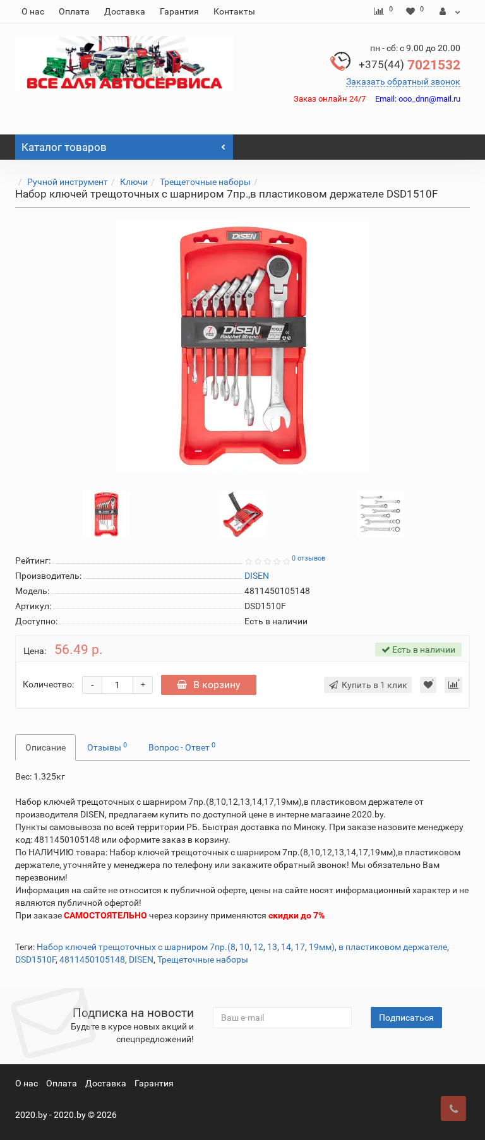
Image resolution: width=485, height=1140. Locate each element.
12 (258, 947)
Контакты (234, 11)
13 (272, 947)
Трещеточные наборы (205, 182)
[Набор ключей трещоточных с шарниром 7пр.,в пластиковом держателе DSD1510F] (242, 346)
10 (244, 947)
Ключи (134, 182)
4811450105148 (92, 959)
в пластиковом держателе (392, 947)
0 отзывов (308, 558)
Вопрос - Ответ (181, 746)
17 (300, 947)
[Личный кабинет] (450, 11)
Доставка (124, 11)
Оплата (74, 11)
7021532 (409, 65)
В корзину (217, 685)
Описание (45, 747)
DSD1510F (35, 959)
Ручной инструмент (67, 182)
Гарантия (179, 11)
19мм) (322, 947)
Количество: (48, 684)
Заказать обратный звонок (403, 81)
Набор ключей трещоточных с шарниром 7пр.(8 (136, 947)
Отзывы (107, 746)
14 (286, 947)
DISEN (141, 959)
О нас (32, 11)
